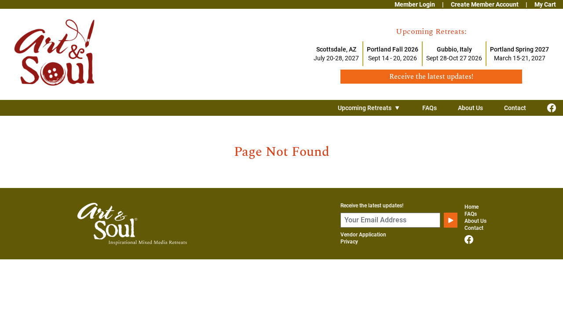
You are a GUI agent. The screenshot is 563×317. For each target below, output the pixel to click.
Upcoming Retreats (364, 107)
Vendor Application (363, 235)
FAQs (429, 107)
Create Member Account (485, 4)
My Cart (545, 4)
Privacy (349, 242)
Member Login (415, 4)
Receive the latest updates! (371, 206)
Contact (515, 107)
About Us (470, 107)
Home (471, 207)
